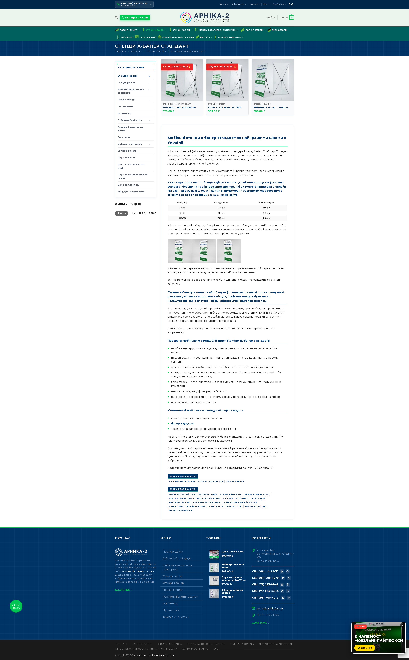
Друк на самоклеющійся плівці (240, 502)
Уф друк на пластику (255, 506)
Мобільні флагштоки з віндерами (217, 30)
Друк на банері (127, 157)
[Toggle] (149, 76)
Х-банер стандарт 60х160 (179, 107)
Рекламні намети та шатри (206, 502)
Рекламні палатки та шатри (178, 37)
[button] (116, 17)
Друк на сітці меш (207, 494)
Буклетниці (127, 37)
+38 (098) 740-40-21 (265, 597)
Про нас (120, 644)
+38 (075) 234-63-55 (265, 591)
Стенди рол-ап (181, 30)
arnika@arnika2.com (270, 608)
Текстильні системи (179, 502)
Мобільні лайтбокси (229, 37)
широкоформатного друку (138, 571)
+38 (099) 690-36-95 (265, 577)
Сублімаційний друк (130, 120)
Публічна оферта (242, 644)
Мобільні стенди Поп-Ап (181, 498)
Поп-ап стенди (254, 30)
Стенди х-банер (155, 30)
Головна (224, 4)
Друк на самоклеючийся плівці (132, 176)
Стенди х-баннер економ (182, 481)
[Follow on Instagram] (292, 4)
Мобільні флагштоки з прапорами (215, 498)
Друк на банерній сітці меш (131, 166)
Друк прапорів (148, 37)
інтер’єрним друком (219, 186)
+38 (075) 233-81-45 (265, 584)
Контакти (255, 4)
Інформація (238, 4)
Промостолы (258, 498)
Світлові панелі (127, 151)
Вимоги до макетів (195, 649)
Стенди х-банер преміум (210, 481)
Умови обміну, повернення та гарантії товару (146, 649)
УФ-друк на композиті (131, 191)
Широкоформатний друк (182, 494)
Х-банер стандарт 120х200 (271, 107)
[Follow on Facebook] (289, 4)
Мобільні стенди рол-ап (257, 494)
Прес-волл (206, 37)
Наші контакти (142, 644)
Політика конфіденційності (206, 644)
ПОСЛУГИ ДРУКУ (128, 30)
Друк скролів (216, 506)
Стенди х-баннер (235, 481)
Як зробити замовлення (275, 644)
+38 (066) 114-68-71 (265, 571)
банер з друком (182, 423)
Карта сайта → (260, 623)
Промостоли (279, 30)
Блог (266, 4)
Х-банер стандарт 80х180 (224, 107)
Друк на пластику (128, 185)
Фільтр (121, 213)
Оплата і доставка (169, 644)
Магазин (136, 51)
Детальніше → (123, 590)
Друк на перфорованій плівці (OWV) (187, 506)
